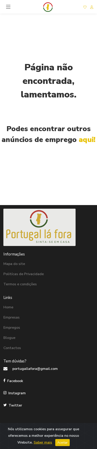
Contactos (12, 347)
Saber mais (43, 442)
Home (8, 307)
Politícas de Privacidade (23, 274)
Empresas (11, 317)
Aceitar (62, 442)
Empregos (11, 327)
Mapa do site (14, 263)
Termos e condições (20, 284)
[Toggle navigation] (8, 6)
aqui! (87, 139)
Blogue (9, 337)
